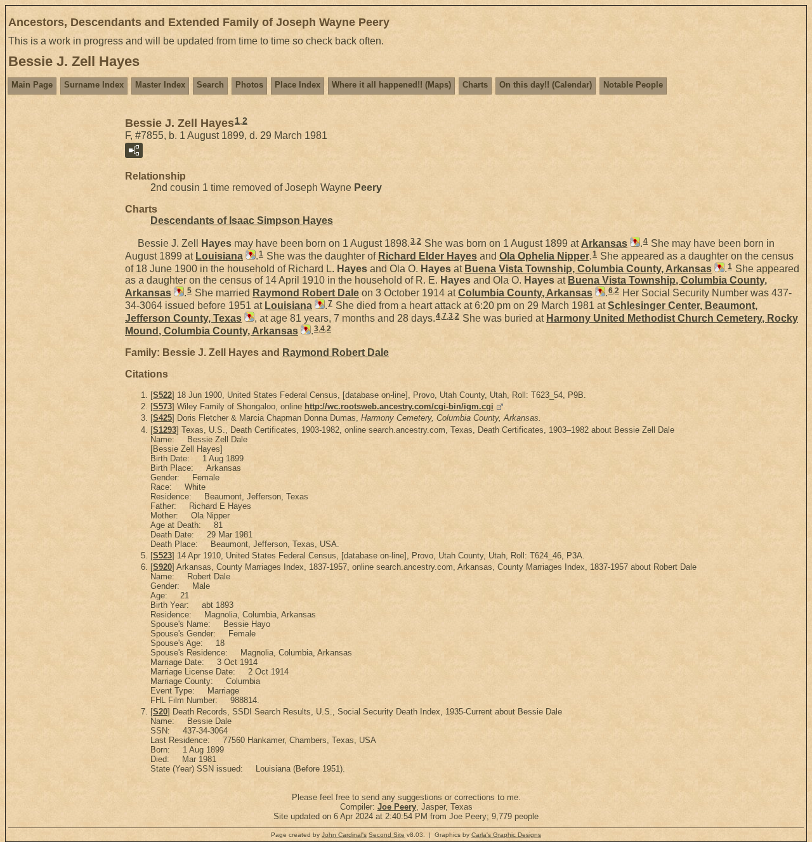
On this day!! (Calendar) (545, 84)
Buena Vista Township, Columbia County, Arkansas (588, 268)
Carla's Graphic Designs (506, 834)
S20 (160, 711)
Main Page (32, 84)
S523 (162, 555)
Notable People (633, 84)
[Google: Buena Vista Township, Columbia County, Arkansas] (718, 268)
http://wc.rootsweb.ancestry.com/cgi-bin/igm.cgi (399, 406)
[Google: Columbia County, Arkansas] (599, 292)
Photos (249, 84)
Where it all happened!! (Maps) (391, 84)
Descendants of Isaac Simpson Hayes (241, 220)
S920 (162, 567)
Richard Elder (427, 256)
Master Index (160, 84)
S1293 (164, 430)
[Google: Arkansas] (633, 243)
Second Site (387, 834)
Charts (475, 84)
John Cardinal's (344, 834)
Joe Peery (396, 807)
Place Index (297, 84)
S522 (162, 395)
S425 (162, 418)
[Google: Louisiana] (249, 256)
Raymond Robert (305, 292)
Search (210, 84)
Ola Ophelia (544, 256)
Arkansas (604, 243)
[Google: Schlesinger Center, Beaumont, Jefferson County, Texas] (248, 318)
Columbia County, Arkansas (525, 292)
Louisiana (219, 256)
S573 (162, 406)
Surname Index (94, 84)
